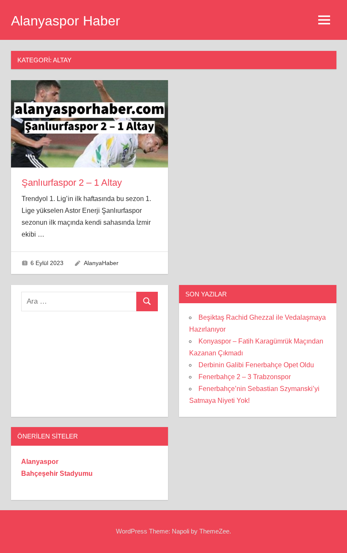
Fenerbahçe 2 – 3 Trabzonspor (244, 376)
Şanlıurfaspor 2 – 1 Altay (72, 182)
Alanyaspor (39, 461)
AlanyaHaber (101, 263)
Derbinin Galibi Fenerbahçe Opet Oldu (256, 365)
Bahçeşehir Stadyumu (57, 473)
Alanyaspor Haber (65, 20)
